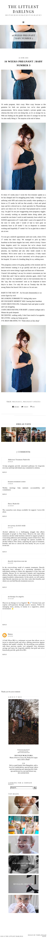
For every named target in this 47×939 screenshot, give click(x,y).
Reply (5, 472)
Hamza (10, 634)
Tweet (25, 407)
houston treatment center (17, 481)
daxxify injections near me (17, 561)
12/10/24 (11, 505)
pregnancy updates (31, 401)
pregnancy (17, 401)
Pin (33, 407)
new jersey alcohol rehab (17, 526)
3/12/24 (10, 636)
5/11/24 (10, 527)
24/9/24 (10, 461)
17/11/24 (11, 598)
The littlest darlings (23, 9)
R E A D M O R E (23, 773)
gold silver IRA (21, 650)
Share (16, 407)
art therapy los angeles (16, 596)
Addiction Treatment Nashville (19, 460)
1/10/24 (10, 483)
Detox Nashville (14, 504)
